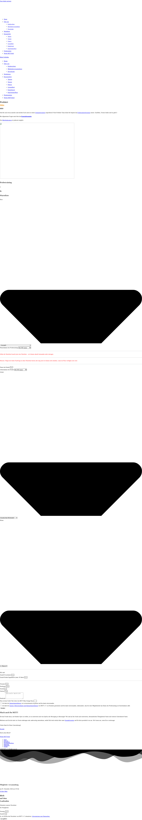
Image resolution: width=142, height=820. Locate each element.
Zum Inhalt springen (5, 1)
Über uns (6, 63)
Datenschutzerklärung (15, 703)
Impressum (6, 744)
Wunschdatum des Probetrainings (9, 347)
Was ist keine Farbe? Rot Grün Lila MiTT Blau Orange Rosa (17, 701)
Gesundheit (11, 87)
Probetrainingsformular (83, 112)
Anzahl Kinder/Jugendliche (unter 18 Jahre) (12, 677)
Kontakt (6, 746)
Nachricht (3, 698)
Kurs (1, 199)
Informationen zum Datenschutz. (41, 816)
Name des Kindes (5, 367)
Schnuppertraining (40, 112)
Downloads (11, 71)
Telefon (2, 691)
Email (2, 689)
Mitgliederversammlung (15, 69)
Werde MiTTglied (9, 97)
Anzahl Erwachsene (5, 675)
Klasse (1, 520)
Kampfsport (11, 90)
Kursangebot (8, 77)
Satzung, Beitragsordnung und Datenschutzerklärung (23, 705)
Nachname (3, 686)
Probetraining (8, 95)
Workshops (7, 74)
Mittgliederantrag (7, 120)
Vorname (2, 684)
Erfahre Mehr (3, 791)
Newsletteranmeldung (9, 743)
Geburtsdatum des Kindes (7, 369)
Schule (2, 372)
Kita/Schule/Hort (13, 92)
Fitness (10, 84)
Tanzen (10, 79)
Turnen (10, 82)
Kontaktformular (26, 116)
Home (6, 61)
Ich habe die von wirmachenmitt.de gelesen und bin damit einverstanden (28, 703)
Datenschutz (6, 745)
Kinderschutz (12, 66)
